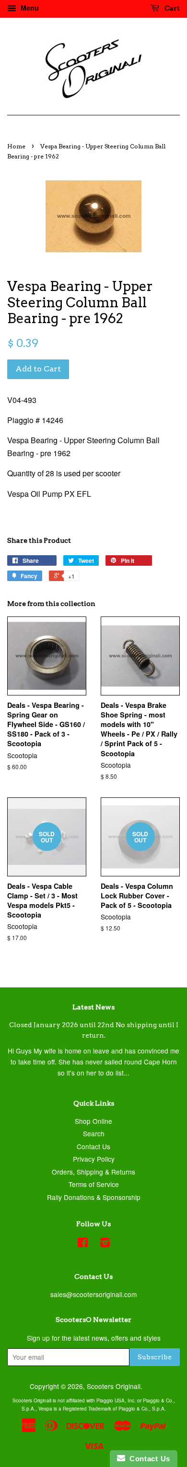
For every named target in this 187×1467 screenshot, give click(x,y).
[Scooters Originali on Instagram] (105, 1244)
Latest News (93, 1007)
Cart (171, 8)
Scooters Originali (113, 1386)
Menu (29, 7)
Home (16, 146)
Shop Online (93, 1121)
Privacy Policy (94, 1159)
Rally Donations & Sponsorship (93, 1197)
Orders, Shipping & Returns (93, 1171)
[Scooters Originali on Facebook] (82, 1244)
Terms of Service (94, 1184)
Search (94, 1133)
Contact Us (93, 1146)
